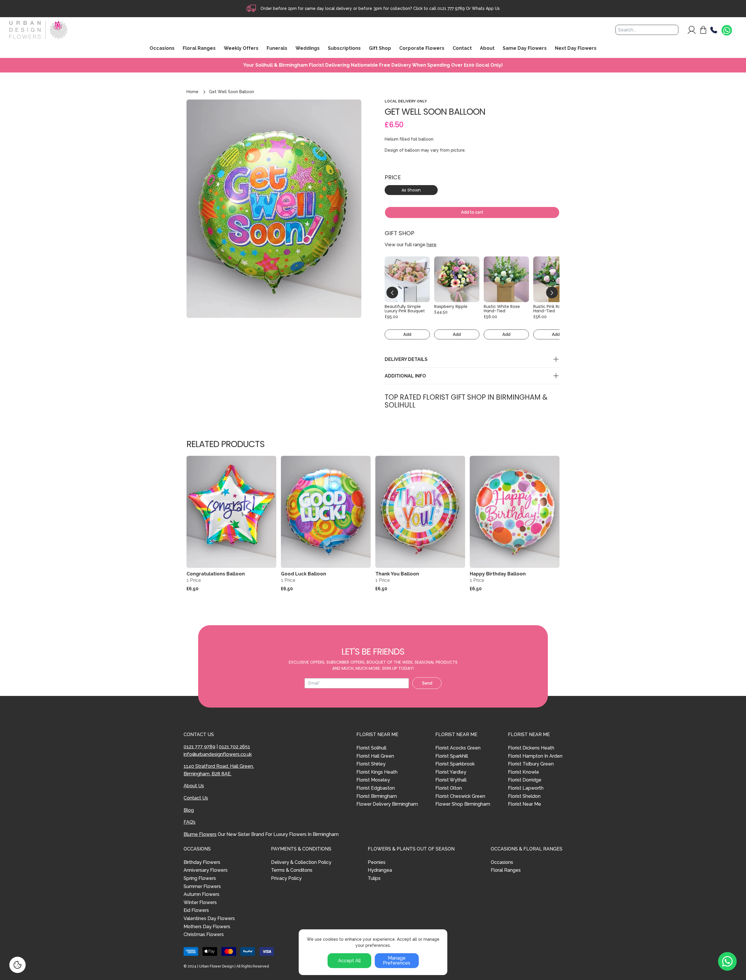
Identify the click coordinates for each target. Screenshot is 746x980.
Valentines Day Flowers (209, 918)
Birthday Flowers (202, 862)
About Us (194, 785)
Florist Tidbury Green (531, 764)
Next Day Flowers (576, 48)
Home (192, 91)
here (432, 244)
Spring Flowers (200, 878)
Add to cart (472, 212)
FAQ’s (190, 822)
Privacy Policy (286, 878)
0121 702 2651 (234, 746)
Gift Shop (380, 48)
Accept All (349, 960)
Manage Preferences (396, 960)
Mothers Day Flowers (207, 926)
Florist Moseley (373, 780)
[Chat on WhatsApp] (727, 30)
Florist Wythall (451, 780)
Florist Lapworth (525, 788)
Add (407, 334)
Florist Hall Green (375, 756)
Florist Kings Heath (376, 772)
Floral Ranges (506, 870)
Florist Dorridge (524, 780)
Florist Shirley (371, 764)
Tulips (374, 878)
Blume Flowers (200, 834)
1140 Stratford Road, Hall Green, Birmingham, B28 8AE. (219, 770)
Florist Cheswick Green (460, 796)
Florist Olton (448, 788)
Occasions (502, 862)
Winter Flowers (200, 902)
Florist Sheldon (524, 796)
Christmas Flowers (204, 934)
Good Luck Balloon (303, 574)
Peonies (377, 862)
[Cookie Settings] (17, 965)
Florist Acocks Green (458, 748)
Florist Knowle (523, 772)
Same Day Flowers (525, 48)
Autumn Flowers (201, 894)
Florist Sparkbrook (455, 764)
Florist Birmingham (376, 796)
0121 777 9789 (451, 8)
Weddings (307, 48)
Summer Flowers (202, 886)
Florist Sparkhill (451, 756)
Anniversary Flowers (206, 870)
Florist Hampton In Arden (535, 756)
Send (427, 683)
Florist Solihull (371, 748)
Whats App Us (486, 8)
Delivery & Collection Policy (301, 862)
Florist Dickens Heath (531, 748)
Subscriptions (344, 48)
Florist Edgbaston (375, 788)
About (487, 48)
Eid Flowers (196, 910)
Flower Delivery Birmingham (387, 804)
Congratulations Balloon (215, 574)
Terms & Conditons (291, 870)
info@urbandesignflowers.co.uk (218, 754)
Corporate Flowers (421, 48)
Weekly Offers (241, 48)
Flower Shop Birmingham (462, 804)
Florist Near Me (524, 804)
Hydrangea (380, 870)
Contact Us (196, 798)
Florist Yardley (450, 772)
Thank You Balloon (397, 574)
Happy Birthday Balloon (498, 574)
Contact (462, 48)
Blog (189, 810)
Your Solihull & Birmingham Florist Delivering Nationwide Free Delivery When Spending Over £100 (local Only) (373, 65)
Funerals (277, 48)
